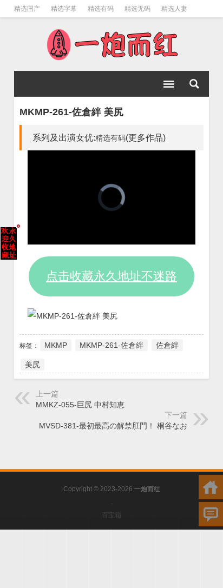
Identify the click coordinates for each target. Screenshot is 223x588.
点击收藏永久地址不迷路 (111, 276)
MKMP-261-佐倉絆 (111, 345)
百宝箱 (111, 515)
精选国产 (27, 8)
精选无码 (137, 8)
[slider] (99, 236)
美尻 (32, 364)
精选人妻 (174, 8)
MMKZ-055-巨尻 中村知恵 (80, 404)
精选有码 (101, 8)
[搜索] (194, 84)
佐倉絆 (167, 345)
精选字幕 (64, 8)
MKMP (55, 345)
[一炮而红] (111, 44)
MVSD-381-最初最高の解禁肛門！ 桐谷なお (113, 425)
